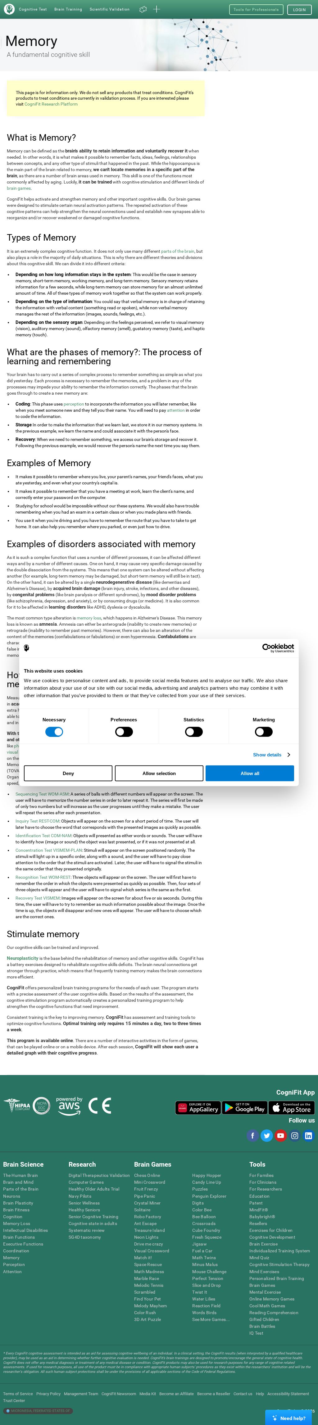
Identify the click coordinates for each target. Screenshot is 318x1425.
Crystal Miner (147, 1202)
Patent (256, 1202)
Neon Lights (146, 1237)
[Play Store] (245, 1107)
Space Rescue (148, 1264)
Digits (198, 1202)
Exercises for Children (271, 1230)
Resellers (258, 1223)
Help (260, 1393)
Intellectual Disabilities (25, 1230)
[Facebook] (252, 1135)
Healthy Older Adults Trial (94, 1189)
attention (176, 410)
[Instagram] (294, 1135)
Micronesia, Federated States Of (40, 1411)
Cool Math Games (267, 1305)
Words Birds (204, 1312)
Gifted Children (264, 1319)
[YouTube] (280, 1135)
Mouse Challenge (209, 1271)
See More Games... (211, 1319)
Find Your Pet (147, 1298)
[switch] (124, 732)
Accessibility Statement (288, 1393)
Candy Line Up (206, 1182)
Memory (11, 1257)
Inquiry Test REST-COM (37, 821)
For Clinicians (262, 1182)
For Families (261, 1175)
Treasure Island (149, 1230)
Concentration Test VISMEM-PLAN (49, 850)
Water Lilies (203, 1298)
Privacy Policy (48, 1393)
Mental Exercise (265, 1292)
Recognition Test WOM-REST (43, 877)
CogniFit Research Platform (51, 104)
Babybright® (262, 1216)
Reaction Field (206, 1305)
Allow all (250, 773)
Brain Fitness (16, 1209)
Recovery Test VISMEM (38, 898)
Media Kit (147, 1393)
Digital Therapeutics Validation (99, 1175)
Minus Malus (205, 1264)
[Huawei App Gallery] (198, 1107)
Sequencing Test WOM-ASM (42, 794)
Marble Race (146, 1278)
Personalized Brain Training (276, 1278)
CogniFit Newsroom (119, 1393)
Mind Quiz (259, 1257)
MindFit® (258, 1209)
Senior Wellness (84, 1202)
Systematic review (87, 1230)
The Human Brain (20, 1175)
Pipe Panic (144, 1196)
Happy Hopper (206, 1175)
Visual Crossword (151, 1250)
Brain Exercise (263, 1243)
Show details (267, 754)
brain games (19, 188)
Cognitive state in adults (93, 1223)
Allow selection (159, 773)
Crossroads (204, 1223)
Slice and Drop (206, 1285)
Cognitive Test (33, 9)
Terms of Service (18, 1393)
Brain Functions (19, 1237)
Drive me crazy (148, 1243)
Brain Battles (262, 1326)
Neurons (11, 1196)
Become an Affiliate (176, 1393)
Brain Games (262, 1285)
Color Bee (201, 1209)
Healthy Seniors (84, 1209)
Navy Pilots (80, 1196)
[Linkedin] (308, 1135)
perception (74, 404)
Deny (68, 773)
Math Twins (204, 1257)
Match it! (143, 1257)
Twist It (199, 1292)
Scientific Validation (110, 9)
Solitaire (142, 1209)
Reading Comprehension (273, 1312)
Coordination (16, 1250)
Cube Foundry (206, 1230)
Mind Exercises (264, 1271)
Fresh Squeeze (206, 1237)
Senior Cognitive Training (93, 1216)
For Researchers (265, 1189)
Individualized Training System (279, 1250)
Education (259, 1196)
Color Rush (145, 1312)
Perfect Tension (207, 1278)
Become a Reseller (213, 1393)
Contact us (243, 1393)
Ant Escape (145, 1223)
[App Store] (291, 1107)
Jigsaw (199, 1243)
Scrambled (145, 1292)
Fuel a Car (202, 1250)
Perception (14, 1264)
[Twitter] (266, 1135)
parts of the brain (177, 251)
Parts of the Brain (21, 1189)
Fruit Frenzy (146, 1189)
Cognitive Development (272, 1237)
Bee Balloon (204, 1216)
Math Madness (149, 1271)
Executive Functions (23, 1243)
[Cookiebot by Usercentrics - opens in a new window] (267, 648)
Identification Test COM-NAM (43, 835)
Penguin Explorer (209, 1196)
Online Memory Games (271, 1298)
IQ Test (256, 1333)
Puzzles (200, 1189)
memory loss (89, 617)
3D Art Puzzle (147, 1319)
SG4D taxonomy (85, 1237)
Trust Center (14, 1400)
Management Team (81, 1393)
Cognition (13, 1216)
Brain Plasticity (18, 1202)
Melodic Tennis (149, 1285)
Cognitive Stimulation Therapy (279, 1264)
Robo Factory (147, 1216)
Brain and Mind (18, 1182)
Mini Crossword (150, 1182)
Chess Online (147, 1175)
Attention (12, 1271)
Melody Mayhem (150, 1305)
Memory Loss (16, 1223)
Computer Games (86, 1182)
